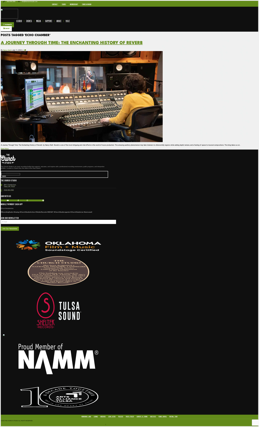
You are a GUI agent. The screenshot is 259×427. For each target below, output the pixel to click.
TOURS (64, 4)
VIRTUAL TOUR (173, 416)
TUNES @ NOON (86, 4)
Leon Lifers (112, 416)
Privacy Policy (111, 424)
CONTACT (55, 4)
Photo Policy (130, 416)
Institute (153, 416)
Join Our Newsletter (9, 229)
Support (48, 21)
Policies (120, 416)
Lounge (96, 416)
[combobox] (10, 174)
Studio (19, 21)
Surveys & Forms (142, 416)
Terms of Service (99, 424)
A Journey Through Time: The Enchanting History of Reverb (72, 43)
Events (29, 21)
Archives (103, 416)
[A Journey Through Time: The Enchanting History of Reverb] (82, 141)
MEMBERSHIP (74, 4)
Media (38, 21)
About (58, 21)
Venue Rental (163, 416)
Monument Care (86, 416)
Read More (5, 149)
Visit (68, 21)
